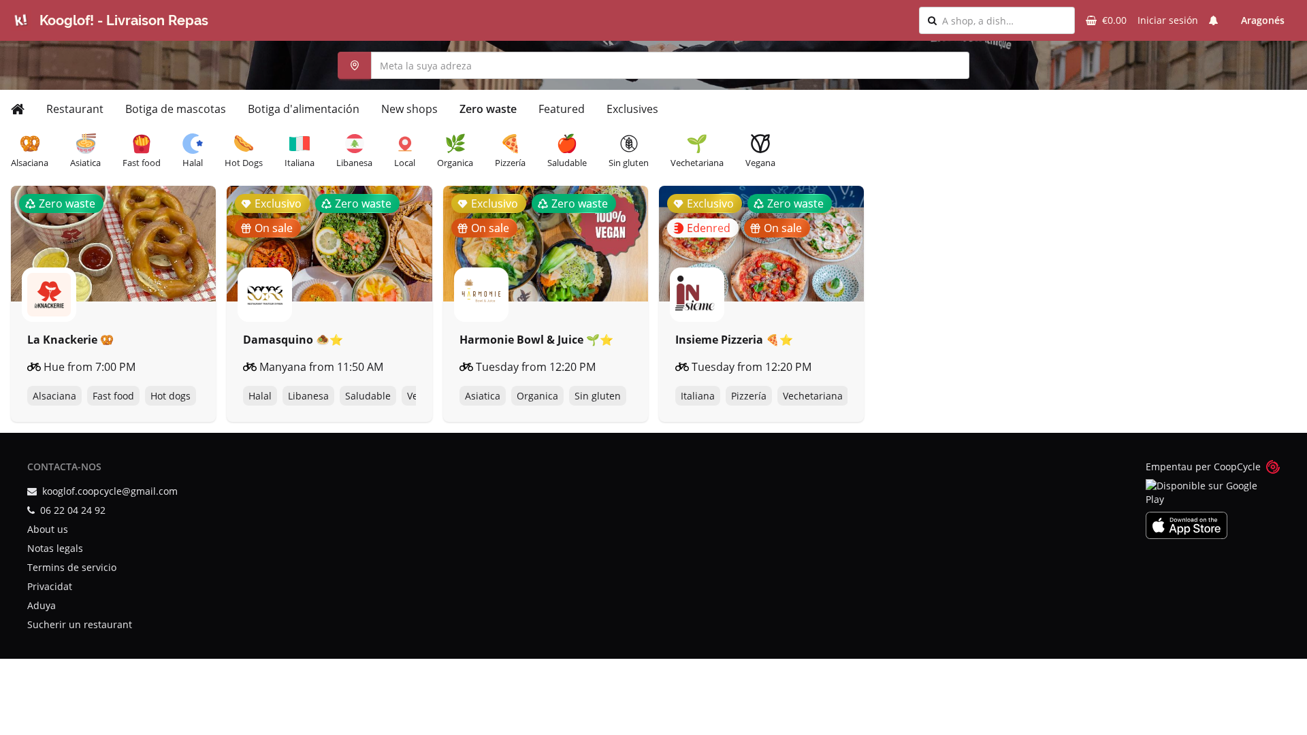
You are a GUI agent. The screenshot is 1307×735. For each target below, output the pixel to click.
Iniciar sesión (1167, 20)
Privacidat (49, 586)
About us (47, 529)
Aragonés (1263, 20)
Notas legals (55, 548)
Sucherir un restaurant (79, 624)
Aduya (41, 605)
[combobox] (1004, 20)
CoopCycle (1237, 466)
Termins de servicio (71, 567)
